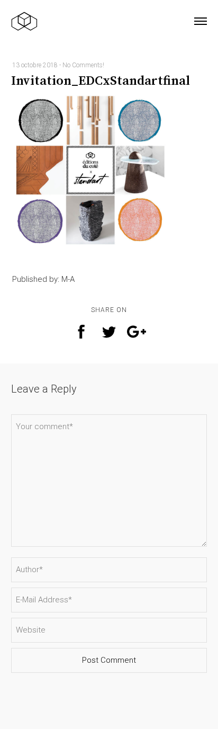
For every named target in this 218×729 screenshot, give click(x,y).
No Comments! (83, 65)
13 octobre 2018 (35, 65)
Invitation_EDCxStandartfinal (100, 81)
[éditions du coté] (24, 21)
